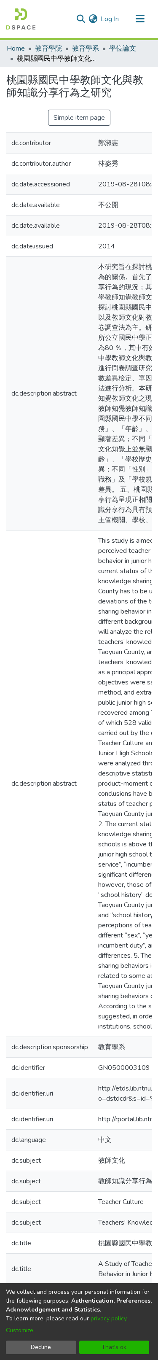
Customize (19, 1330)
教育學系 (85, 48)
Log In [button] (110, 19)
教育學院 (48, 48)
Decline (41, 1347)
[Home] (20, 19)
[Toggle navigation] (140, 19)
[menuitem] (93, 19)
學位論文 (122, 48)
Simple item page (79, 117)
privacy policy (108, 1318)
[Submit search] (80, 19)
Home (16, 48)
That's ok (114, 1347)
